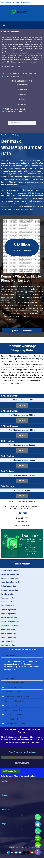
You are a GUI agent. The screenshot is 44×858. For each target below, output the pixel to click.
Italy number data (7, 606)
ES (29, 2)
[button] (4, 25)
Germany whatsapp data (10, 574)
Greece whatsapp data (9, 578)
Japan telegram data (9, 610)
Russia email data (8, 629)
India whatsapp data (8, 586)
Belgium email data (8, 637)
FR (17, 2)
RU (26, 2)
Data (2, 135)
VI (31, 2)
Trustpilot (4, 758)
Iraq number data (7, 598)
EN (14, 2)
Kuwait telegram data (9, 618)
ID (21, 2)
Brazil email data (7, 641)
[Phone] (38, 831)
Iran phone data (7, 594)
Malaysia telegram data (10, 622)
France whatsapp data (9, 570)
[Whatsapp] (38, 817)
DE (19, 2)
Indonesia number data (9, 590)
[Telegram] (38, 824)
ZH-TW (10, 2)
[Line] (38, 838)
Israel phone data (7, 602)
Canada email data (8, 645)
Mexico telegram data (9, 626)
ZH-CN (4, 2)
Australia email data (8, 633)
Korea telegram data (8, 614)
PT (24, 2)
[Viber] (38, 852)
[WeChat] (38, 845)
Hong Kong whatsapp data (11, 582)
